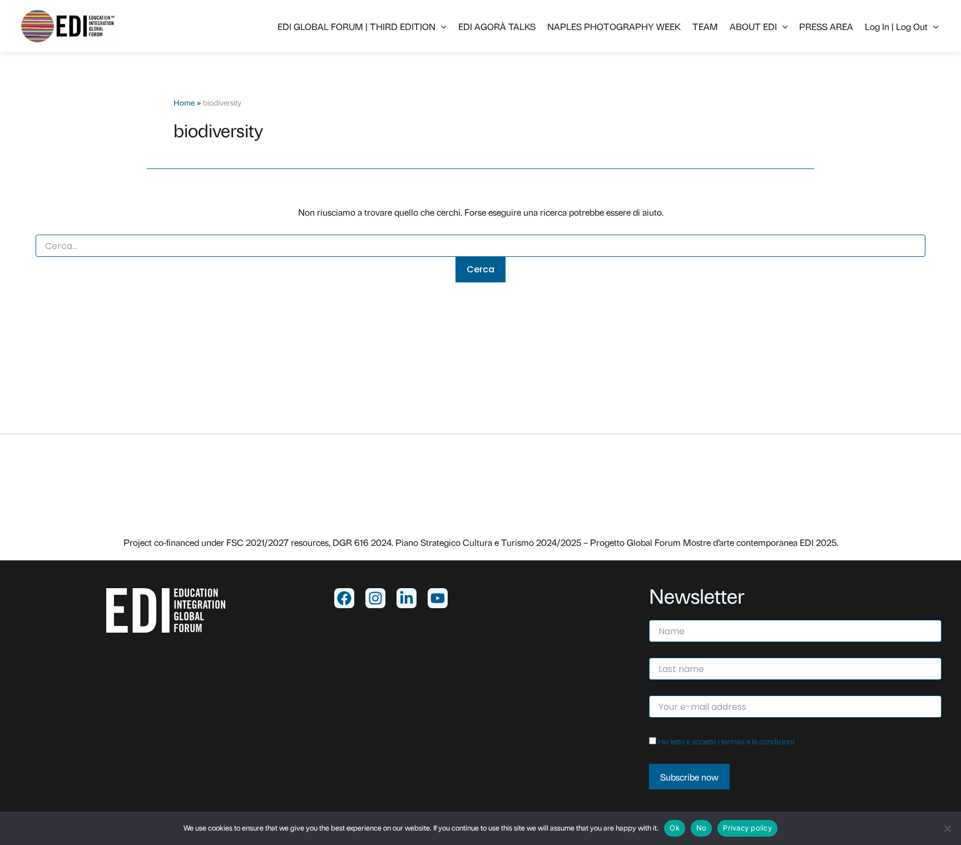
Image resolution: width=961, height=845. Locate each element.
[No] (947, 828)
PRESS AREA (826, 26)
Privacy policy (747, 827)
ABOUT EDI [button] (753, 26)
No (701, 827)
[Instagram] (375, 598)
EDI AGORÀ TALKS (497, 26)
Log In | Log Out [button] (896, 26)
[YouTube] (438, 598)
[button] (441, 26)
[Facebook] (344, 598)
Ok (675, 827)
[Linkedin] (407, 598)
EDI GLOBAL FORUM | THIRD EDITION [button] (356, 26)
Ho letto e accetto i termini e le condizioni (726, 740)
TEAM (705, 26)
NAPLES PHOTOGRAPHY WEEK (614, 26)
